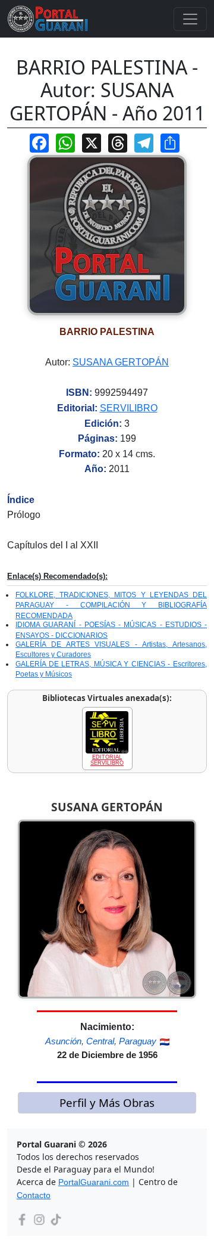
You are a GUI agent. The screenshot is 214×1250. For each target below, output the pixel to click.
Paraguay (137, 1041)
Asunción (63, 1041)
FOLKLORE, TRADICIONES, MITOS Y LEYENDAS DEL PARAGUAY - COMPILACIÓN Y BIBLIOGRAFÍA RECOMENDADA (111, 605)
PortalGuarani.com (93, 1182)
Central (100, 1041)
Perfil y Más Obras (107, 1102)
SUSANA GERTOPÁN (121, 362)
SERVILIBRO (129, 408)
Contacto (34, 1195)
